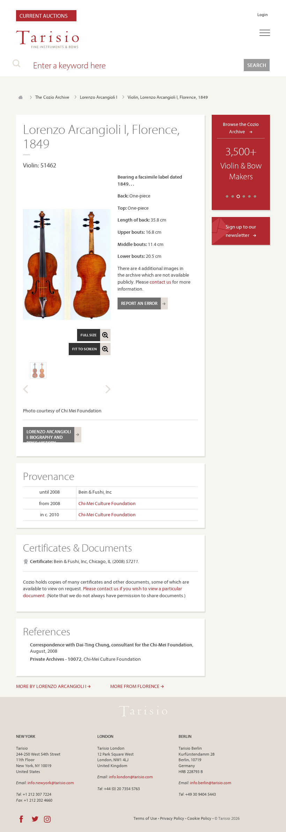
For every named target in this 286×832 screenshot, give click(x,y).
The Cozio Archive (52, 97)
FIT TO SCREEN (84, 348)
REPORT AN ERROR (139, 303)
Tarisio (143, 711)
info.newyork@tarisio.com (51, 782)
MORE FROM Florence (135, 686)
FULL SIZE (89, 334)
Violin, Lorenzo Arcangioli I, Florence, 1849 (168, 97)
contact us (160, 282)
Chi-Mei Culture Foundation (107, 503)
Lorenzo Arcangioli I (98, 97)
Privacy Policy (172, 818)
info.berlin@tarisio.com (210, 782)
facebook (21, 819)
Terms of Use (145, 818)
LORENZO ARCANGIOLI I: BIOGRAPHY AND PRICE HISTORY (49, 435)
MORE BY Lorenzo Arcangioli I (51, 686)
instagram (47, 819)
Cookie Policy (199, 818)
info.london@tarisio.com (131, 776)
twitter (35, 819)
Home (20, 97)
